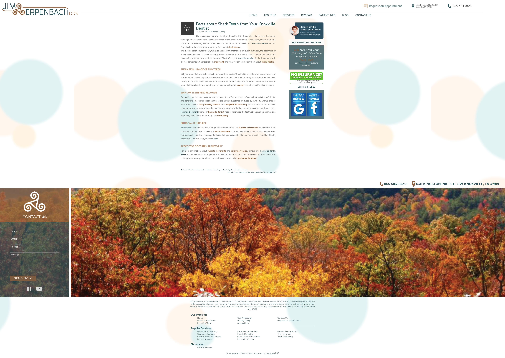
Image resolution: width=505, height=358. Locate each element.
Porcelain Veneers (245, 339)
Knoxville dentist (260, 43)
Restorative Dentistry (287, 331)
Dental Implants (204, 339)
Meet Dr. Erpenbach (206, 320)
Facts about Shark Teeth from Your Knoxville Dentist (235, 26)
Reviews (306, 15)
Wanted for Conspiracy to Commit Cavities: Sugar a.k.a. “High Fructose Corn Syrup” (215, 170)
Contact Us (363, 15)
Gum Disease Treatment (248, 336)
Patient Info (327, 15)
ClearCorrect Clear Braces (209, 336)
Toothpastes (186, 127)
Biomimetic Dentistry (207, 331)
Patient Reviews (204, 347)
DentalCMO (270, 353)
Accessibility (243, 323)
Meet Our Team (204, 323)
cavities (214, 138)
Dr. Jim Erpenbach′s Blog (215, 31)
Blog (345, 15)
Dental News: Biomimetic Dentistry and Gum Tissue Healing (252, 172)
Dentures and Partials (247, 331)
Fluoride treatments (190, 111)
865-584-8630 (462, 6)
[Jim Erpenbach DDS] (40, 9)
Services (288, 15)
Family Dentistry (245, 334)
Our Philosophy (244, 318)
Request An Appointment (385, 6)
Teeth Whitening (285, 336)
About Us (270, 15)
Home (253, 15)
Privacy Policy (243, 320)
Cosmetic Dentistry (206, 334)
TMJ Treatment (284, 334)
